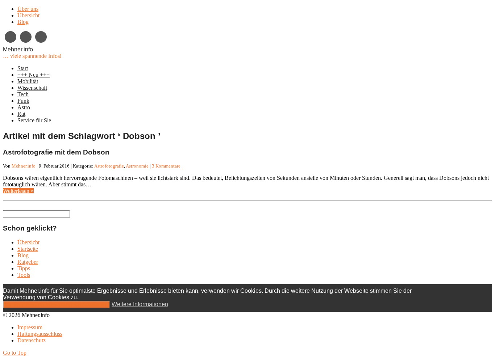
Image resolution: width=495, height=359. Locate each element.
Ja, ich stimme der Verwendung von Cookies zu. (56, 304)
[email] (26, 37)
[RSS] (41, 37)
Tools (23, 275)
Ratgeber (27, 262)
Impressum (29, 327)
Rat (21, 114)
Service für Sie (34, 120)
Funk (23, 101)
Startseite (27, 249)
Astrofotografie (109, 166)
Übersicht (28, 15)
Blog (23, 22)
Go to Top (14, 353)
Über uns (27, 9)
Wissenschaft (32, 88)
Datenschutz (31, 340)
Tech (23, 94)
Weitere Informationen (140, 304)
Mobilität (27, 81)
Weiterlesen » (18, 191)
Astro (23, 107)
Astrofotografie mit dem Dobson (56, 152)
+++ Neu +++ (33, 75)
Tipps (23, 268)
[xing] (10, 37)
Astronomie (137, 166)
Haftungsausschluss (39, 334)
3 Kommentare (166, 166)
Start (22, 68)
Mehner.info (18, 49)
